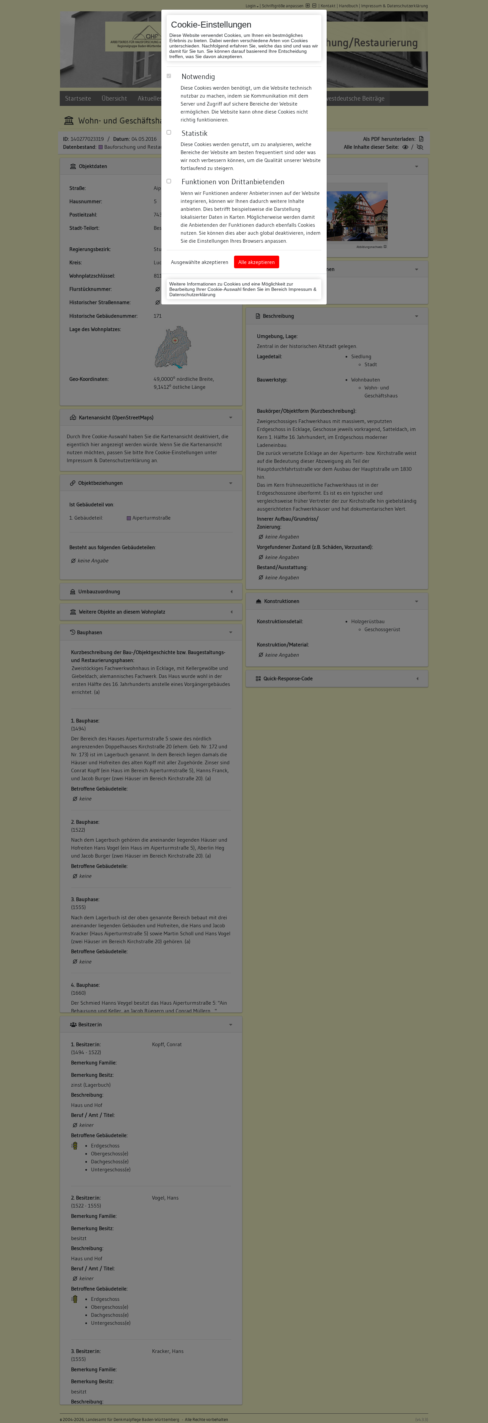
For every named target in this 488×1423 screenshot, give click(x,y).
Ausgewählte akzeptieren (199, 262)
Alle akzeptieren (256, 262)
